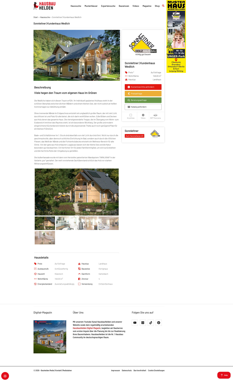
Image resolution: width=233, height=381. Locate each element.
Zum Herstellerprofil (134, 136)
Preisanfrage (136, 93)
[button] (163, 6)
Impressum (115, 370)
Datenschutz (127, 370)
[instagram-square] (143, 323)
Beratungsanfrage (139, 100)
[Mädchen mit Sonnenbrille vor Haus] (176, 36)
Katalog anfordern (138, 107)
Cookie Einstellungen (156, 370)
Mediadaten (67, 370)
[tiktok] (151, 323)
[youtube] (135, 323)
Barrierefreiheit (140, 370)
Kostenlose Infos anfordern (142, 87)
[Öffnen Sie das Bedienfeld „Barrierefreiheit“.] (5, 376)
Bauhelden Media (47, 370)
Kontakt (58, 370)
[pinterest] (159, 323)
